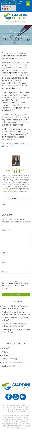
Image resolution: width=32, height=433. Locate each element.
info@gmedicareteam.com (11, 3)
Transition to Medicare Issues (12, 362)
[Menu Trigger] (28, 3)
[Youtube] (15, 199)
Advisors (5, 348)
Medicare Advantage (9, 359)
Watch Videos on (8, 6)
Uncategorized (7, 366)
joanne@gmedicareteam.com (10, 191)
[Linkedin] (17, 199)
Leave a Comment (22, 36)
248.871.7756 (11, 1)
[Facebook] (12, 199)
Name (5, 253)
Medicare (5, 355)
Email (4, 263)
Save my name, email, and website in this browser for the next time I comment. (16, 285)
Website (5, 272)
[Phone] (19, 199)
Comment (6, 230)
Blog (3, 204)
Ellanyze (27, 405)
